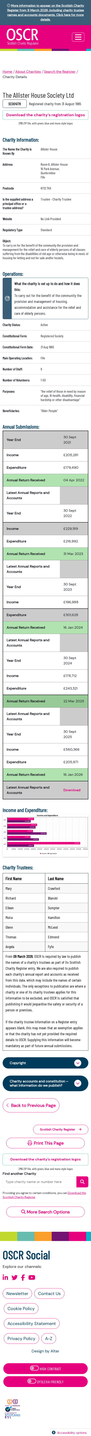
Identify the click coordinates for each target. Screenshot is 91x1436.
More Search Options (48, 1212)
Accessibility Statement (32, 1323)
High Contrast (50, 1368)
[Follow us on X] (14, 1278)
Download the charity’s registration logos (45, 1159)
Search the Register (60, 71)
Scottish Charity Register (57, 1129)
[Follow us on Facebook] (23, 1278)
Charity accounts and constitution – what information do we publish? (39, 1083)
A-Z (48, 1338)
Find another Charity (19, 1173)
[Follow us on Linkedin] (5, 1278)
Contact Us (49, 1293)
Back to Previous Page (33, 1105)
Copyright (18, 1063)
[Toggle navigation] (78, 37)
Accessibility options (72, 1433)
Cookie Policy (21, 1308)
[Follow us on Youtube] (31, 1278)
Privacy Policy (21, 1338)
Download (71, 790)
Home (7, 71)
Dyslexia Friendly (50, 1381)
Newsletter (17, 1293)
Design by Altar (45, 1351)
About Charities (28, 71)
